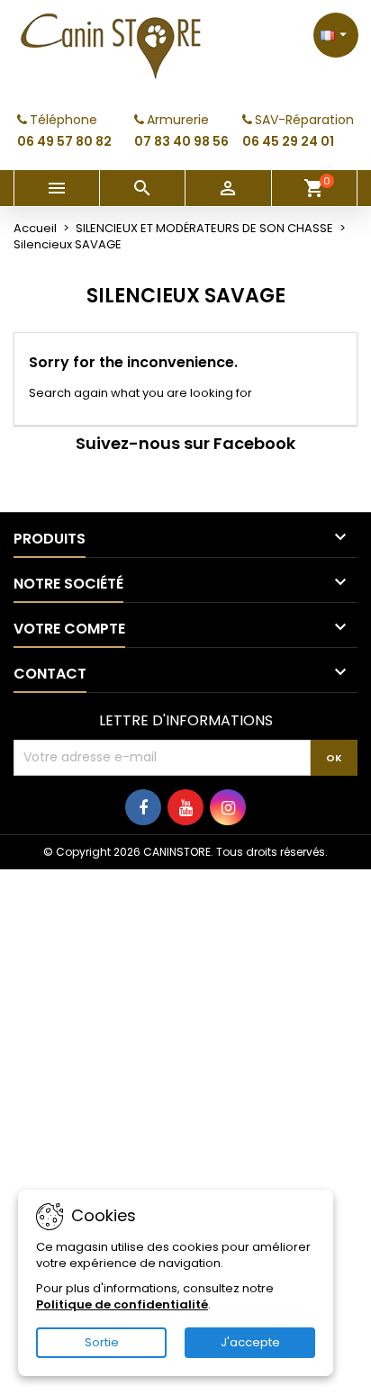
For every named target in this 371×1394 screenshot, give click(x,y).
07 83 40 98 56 (181, 141)
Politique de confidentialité (122, 1304)
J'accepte (250, 1342)
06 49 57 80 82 (64, 141)
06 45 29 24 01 (288, 141)
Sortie (102, 1342)
